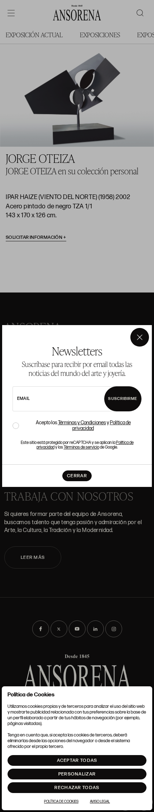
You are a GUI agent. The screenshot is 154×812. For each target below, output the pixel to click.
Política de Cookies (61, 801)
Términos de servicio (81, 447)
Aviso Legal (100, 801)
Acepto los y (83, 425)
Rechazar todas (76, 788)
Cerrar (77, 476)
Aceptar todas (77, 760)
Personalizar (77, 774)
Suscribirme (122, 398)
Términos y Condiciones (82, 423)
